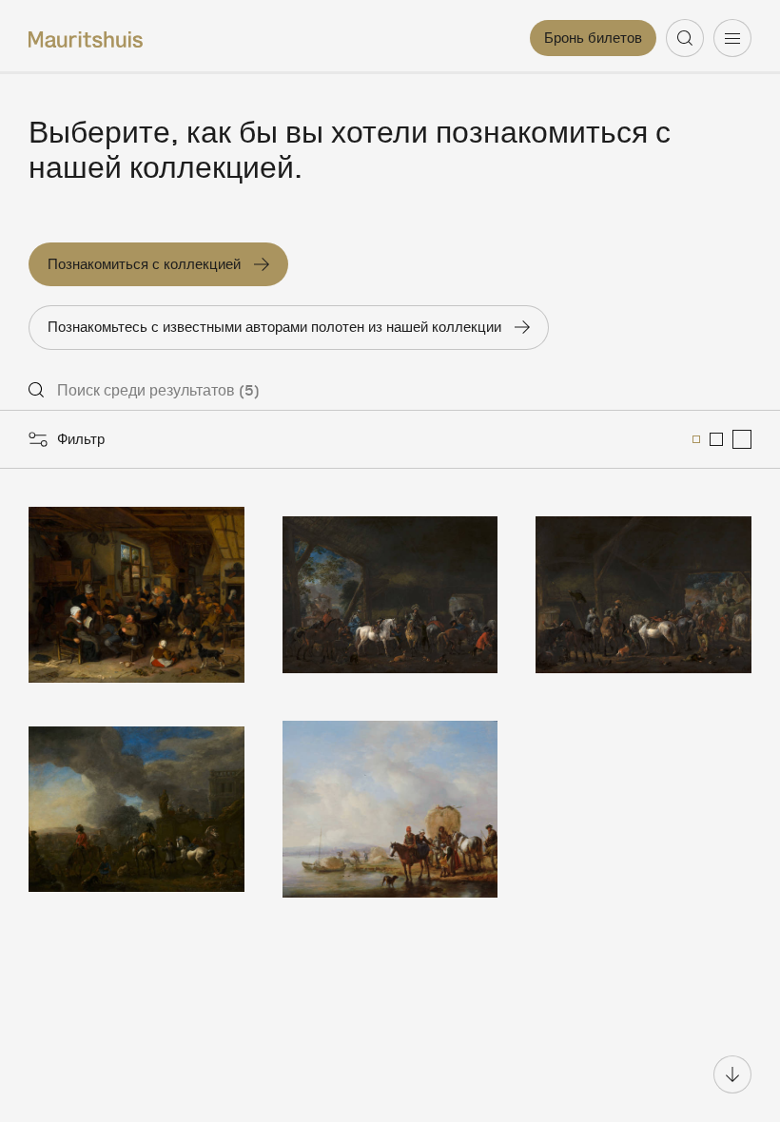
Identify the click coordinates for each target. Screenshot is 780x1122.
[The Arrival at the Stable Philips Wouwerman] (390, 595)
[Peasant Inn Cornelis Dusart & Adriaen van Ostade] (136, 595)
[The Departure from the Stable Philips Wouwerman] (643, 595)
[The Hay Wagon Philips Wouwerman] (390, 809)
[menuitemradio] (696, 439)
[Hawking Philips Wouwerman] (136, 809)
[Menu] (732, 38)
